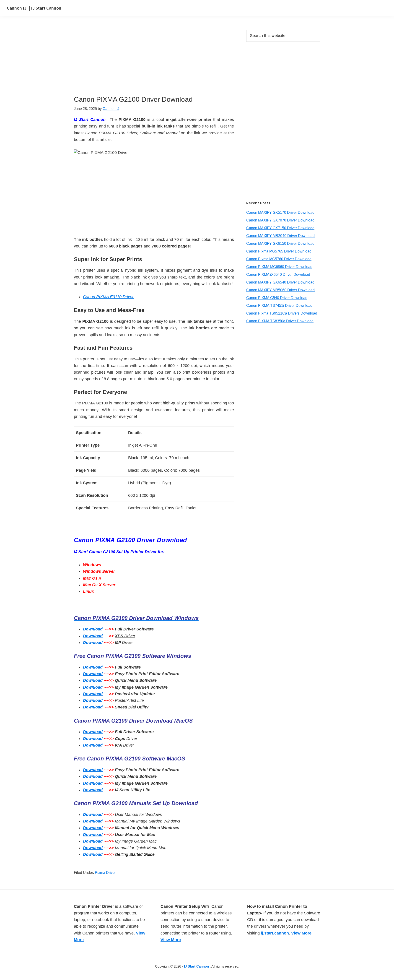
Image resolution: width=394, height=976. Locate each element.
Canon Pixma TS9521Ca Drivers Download (281, 313)
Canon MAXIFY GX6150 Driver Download (280, 243)
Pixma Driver (105, 872)
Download (93, 629)
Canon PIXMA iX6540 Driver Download (278, 274)
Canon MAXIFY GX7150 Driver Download (280, 228)
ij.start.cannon (275, 933)
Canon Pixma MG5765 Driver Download (278, 251)
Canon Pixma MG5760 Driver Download (278, 259)
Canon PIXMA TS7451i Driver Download (279, 305)
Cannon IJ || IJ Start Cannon (34, 8)
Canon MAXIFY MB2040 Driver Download (280, 236)
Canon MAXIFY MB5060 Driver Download (280, 290)
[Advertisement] (153, 63)
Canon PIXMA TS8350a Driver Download (280, 321)
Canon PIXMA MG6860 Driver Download (279, 267)
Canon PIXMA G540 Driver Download (276, 298)
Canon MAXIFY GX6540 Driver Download (280, 282)
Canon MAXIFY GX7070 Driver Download (280, 220)
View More (171, 939)
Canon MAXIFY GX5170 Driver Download (280, 212)
